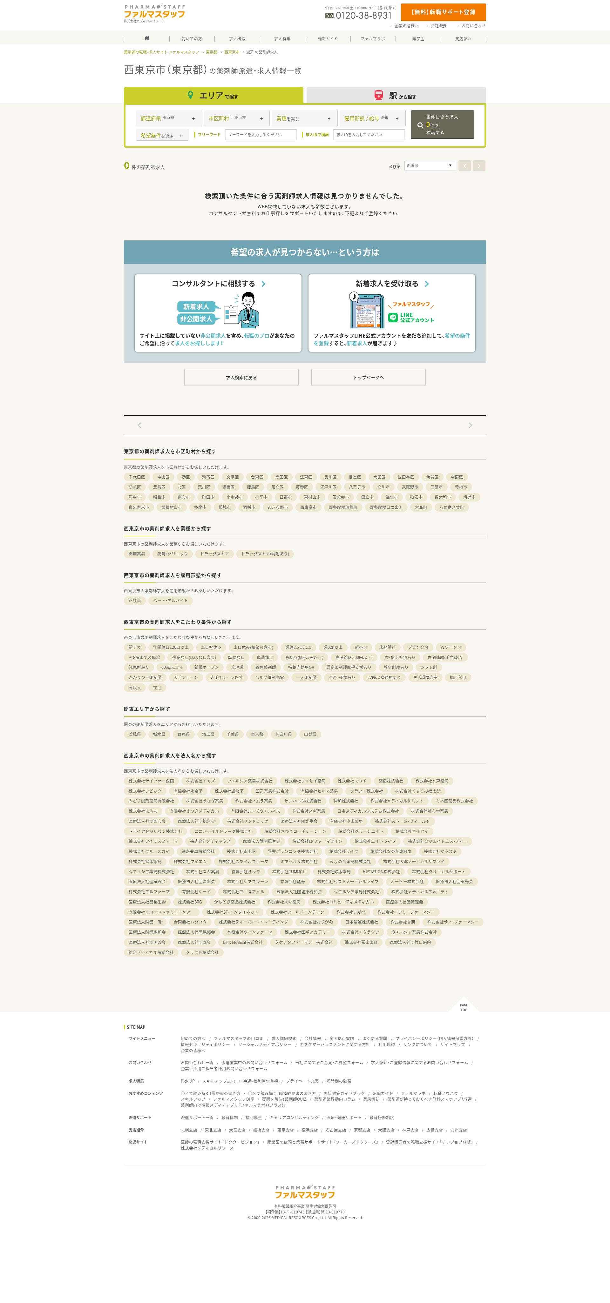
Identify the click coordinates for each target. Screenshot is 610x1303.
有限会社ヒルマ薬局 (319, 791)
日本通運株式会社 (361, 922)
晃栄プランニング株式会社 (292, 851)
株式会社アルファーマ (149, 892)
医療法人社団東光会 (454, 881)
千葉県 (233, 734)
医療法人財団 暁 (145, 922)
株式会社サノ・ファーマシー (453, 922)
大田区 (379, 477)
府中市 (135, 497)
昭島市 (159, 497)
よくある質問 (375, 1038)
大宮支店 (237, 1130)
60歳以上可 (171, 667)
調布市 (184, 497)
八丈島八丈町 (451, 507)
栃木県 (159, 734)
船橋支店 (261, 1130)
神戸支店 (410, 1130)
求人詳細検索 (284, 1038)
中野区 (457, 477)
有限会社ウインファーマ (250, 932)
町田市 (208, 497)
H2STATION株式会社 (381, 872)
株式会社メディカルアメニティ (419, 892)
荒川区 (204, 487)
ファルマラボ (413, 1093)
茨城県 (135, 734)
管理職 (237, 667)
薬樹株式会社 (391, 781)
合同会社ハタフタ (190, 922)
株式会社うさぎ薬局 (204, 801)
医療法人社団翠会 (194, 942)
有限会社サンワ (245, 872)
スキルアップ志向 (218, 1081)
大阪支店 (386, 1130)
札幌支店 (189, 1130)
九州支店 (459, 1130)
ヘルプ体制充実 (269, 677)
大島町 (421, 507)
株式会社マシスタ (440, 851)
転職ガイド (383, 1093)
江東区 (306, 477)
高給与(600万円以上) (304, 657)
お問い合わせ (474, 26)
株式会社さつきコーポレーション (295, 831)
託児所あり (139, 667)
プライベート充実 (302, 1081)
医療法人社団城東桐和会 (299, 892)
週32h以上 (333, 647)
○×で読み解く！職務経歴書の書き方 (282, 1093)
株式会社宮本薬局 (145, 861)
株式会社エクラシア (360, 932)
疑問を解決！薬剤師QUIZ (284, 1099)
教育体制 (229, 1117)
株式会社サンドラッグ (247, 821)
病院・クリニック (172, 554)
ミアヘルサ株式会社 (299, 861)
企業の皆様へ (407, 26)
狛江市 (416, 497)
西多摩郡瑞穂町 (343, 507)
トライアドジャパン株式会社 (155, 831)
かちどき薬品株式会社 (234, 902)
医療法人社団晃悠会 (196, 932)
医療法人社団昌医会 (196, 881)
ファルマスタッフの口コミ (238, 1038)
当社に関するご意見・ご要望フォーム (329, 1062)
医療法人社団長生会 (147, 902)
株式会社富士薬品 (361, 942)
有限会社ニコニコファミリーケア (162, 912)
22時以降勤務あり (384, 677)
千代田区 (137, 477)
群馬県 (184, 734)
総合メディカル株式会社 (151, 952)
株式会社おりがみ (316, 922)
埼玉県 (208, 734)
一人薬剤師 (306, 677)
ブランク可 (418, 647)
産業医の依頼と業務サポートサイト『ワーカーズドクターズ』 (322, 1142)
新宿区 (208, 477)
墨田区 (281, 477)
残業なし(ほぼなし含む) (194, 657)
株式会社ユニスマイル (243, 892)
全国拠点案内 (341, 1038)
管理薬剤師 (265, 667)
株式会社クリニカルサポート (439, 872)
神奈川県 (283, 734)
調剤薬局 (137, 554)
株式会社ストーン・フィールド (402, 821)
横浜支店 (310, 1130)
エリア (219, 95)
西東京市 (232, 52)
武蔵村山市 (171, 507)
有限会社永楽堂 (188, 791)
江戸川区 (328, 487)
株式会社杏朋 (402, 922)
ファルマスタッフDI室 (233, 1099)
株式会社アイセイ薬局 (305, 781)
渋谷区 (432, 477)
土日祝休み (211, 647)
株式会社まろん (143, 811)
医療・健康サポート (344, 1117)
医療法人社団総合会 (196, 821)
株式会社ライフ (343, 851)
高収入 (135, 687)
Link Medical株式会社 (243, 942)
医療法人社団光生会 (299, 821)
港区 (186, 477)
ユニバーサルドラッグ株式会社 (223, 831)
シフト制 (429, 667)
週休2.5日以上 (298, 647)
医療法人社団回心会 (147, 821)
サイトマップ (452, 1044)
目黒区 (355, 477)
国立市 (367, 497)
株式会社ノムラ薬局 (253, 801)
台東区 (257, 477)
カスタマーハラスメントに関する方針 (335, 1044)
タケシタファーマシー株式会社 (304, 942)
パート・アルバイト (170, 600)
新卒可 (361, 647)
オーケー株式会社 (407, 881)
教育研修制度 (381, 1117)
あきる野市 (278, 507)
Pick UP (188, 1081)
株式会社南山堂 (241, 851)
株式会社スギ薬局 (308, 811)
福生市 (392, 497)
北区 (182, 487)
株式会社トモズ (200, 781)
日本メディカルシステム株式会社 (368, 811)
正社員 (135, 600)
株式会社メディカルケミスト (397, 801)
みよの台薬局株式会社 (350, 861)
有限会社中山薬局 (346, 821)
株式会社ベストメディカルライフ (348, 881)
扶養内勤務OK (301, 667)
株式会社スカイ (352, 781)
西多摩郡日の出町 (386, 507)
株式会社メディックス (210, 841)
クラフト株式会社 (366, 791)
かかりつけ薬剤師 (145, 677)
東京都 (211, 52)
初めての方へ (193, 1038)
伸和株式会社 (346, 801)
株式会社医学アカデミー (307, 932)
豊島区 (159, 487)
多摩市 (200, 507)
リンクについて (417, 1044)
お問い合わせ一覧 (197, 1062)
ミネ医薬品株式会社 (454, 801)
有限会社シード (196, 892)
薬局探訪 (371, 1099)
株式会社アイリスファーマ (153, 841)
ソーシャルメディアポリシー (265, 1044)
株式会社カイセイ (412, 831)
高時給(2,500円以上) (354, 657)
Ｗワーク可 (451, 647)
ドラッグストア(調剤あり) (265, 554)
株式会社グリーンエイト (360, 831)
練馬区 (253, 487)
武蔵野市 (410, 487)
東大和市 (443, 497)
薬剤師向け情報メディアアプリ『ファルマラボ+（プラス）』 (233, 1105)
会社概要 (439, 26)
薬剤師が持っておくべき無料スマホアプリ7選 (429, 1099)
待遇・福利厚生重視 (260, 1081)
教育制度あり (396, 667)
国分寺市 (341, 497)
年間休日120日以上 (171, 647)
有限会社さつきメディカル (194, 811)
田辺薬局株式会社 (272, 791)
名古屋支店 (336, 1130)
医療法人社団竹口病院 (410, 942)
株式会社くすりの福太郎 (418, 791)
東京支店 (285, 1130)
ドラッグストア (214, 554)
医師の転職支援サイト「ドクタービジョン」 (220, 1142)
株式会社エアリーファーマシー (406, 912)
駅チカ (135, 647)
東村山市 (312, 497)
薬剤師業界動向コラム (335, 1099)
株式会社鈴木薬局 (334, 872)
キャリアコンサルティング (294, 1117)
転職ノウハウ (445, 1093)
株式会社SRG (190, 902)
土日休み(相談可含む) (253, 647)
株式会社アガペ (350, 912)
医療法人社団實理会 (404, 902)
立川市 (383, 487)
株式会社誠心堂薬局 (429, 811)
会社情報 (313, 1038)
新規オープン (206, 667)
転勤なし (236, 657)
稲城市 (225, 507)
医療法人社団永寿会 (147, 881)
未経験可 (387, 647)
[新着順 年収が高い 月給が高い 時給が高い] (429, 166)
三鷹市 (436, 487)
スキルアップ (193, 1099)
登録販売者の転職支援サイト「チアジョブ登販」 (429, 1142)
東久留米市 (139, 507)
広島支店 (434, 1130)
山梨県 (310, 734)
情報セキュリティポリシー (205, 1044)
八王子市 (357, 487)
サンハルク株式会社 (303, 801)
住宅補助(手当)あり (445, 657)
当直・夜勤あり (342, 677)
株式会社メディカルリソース (207, 1148)
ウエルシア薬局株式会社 (250, 781)
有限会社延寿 (292, 881)
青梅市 (461, 487)
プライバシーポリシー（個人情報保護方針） (435, 1038)
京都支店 (362, 1130)
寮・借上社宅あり (400, 657)
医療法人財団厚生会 (261, 841)
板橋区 (228, 487)
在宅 (157, 687)
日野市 (286, 497)
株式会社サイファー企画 (151, 781)
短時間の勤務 (339, 1081)
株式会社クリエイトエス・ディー (437, 841)
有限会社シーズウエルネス (255, 811)
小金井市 (235, 497)
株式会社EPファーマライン (317, 841)
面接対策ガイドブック (344, 1093)
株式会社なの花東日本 (391, 851)
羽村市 (249, 507)
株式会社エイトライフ (375, 841)
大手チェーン (186, 677)
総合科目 (458, 677)
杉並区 (135, 487)
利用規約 (386, 1044)
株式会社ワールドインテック (297, 912)
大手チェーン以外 (226, 677)
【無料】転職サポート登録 (443, 12)
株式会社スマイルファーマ (243, 861)
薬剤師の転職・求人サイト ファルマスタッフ (161, 52)
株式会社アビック (145, 791)
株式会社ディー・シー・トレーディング (253, 922)
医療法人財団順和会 (147, 932)
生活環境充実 (425, 677)
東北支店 (213, 1130)
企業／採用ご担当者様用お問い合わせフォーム (224, 1068)
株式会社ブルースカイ (149, 851)
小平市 (261, 497)
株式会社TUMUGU (289, 872)
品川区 (330, 477)
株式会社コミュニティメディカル (343, 902)
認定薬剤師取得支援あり (349, 667)
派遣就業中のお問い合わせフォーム (254, 1062)
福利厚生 (254, 1117)
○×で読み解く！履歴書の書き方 (211, 1093)
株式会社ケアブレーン (247, 881)
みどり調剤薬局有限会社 (151, 801)
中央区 (163, 477)
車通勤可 (265, 657)
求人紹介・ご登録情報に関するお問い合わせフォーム (419, 1062)
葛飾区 (302, 487)
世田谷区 (406, 477)
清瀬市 (469, 497)
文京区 (233, 477)
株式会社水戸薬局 (432, 781)
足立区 (277, 487)
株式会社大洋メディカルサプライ (414, 861)
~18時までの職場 (144, 657)
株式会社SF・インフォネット (233, 912)
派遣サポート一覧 (197, 1117)
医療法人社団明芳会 (147, 942)
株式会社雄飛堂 (229, 791)
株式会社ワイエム (190, 861)
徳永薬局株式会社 (198, 851)
